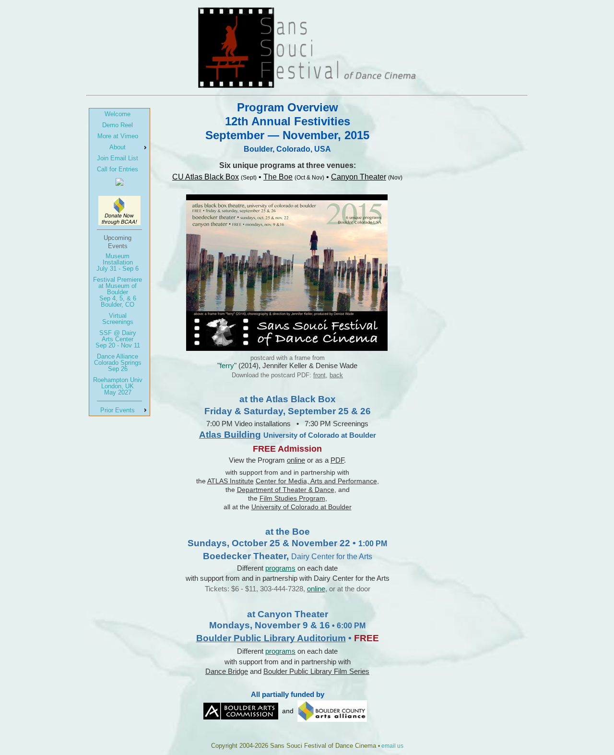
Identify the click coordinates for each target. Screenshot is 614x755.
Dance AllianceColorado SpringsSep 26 (118, 362)
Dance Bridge (226, 671)
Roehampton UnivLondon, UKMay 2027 (117, 386)
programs (280, 568)
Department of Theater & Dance (285, 489)
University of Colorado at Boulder (301, 507)
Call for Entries (117, 169)
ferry (227, 365)
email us (392, 746)
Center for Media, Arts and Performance (316, 481)
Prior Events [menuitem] (117, 410)
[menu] (119, 262)
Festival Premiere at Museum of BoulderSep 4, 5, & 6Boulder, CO (117, 292)
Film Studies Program (292, 498)
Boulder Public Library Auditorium (271, 638)
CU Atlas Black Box (205, 177)
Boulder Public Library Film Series (316, 671)
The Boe (278, 177)
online (296, 460)
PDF (337, 460)
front (319, 375)
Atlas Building (230, 435)
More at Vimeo (117, 136)
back (336, 375)
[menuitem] (119, 114)
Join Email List (117, 158)
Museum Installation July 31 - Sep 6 (117, 262)
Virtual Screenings (117, 318)
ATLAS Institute (230, 481)
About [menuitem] (117, 147)
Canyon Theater (358, 177)
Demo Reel (117, 125)
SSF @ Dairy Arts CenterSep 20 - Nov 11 (117, 339)
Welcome (117, 114)
